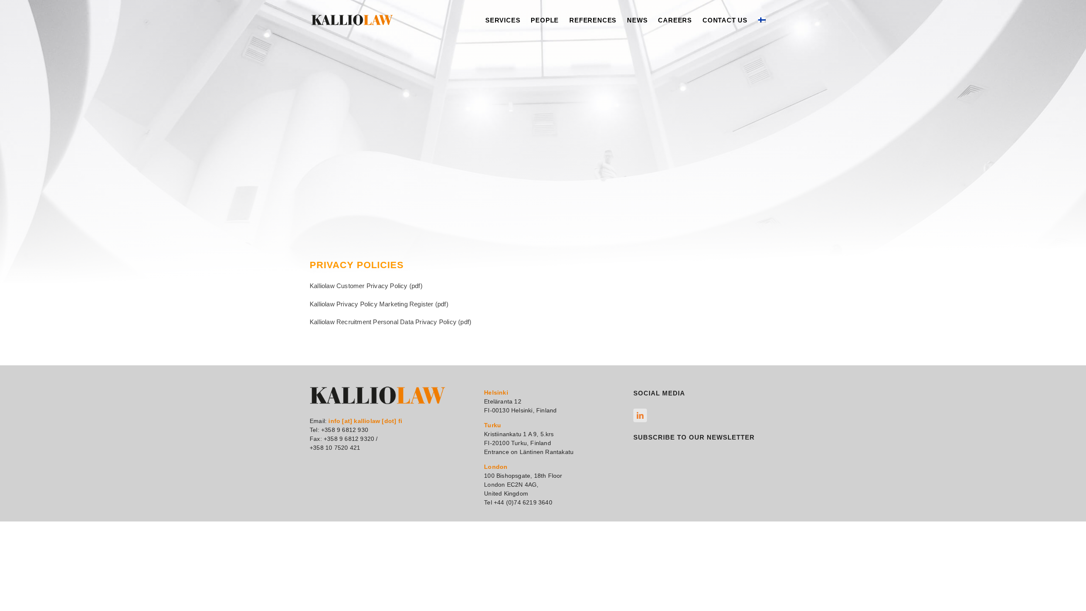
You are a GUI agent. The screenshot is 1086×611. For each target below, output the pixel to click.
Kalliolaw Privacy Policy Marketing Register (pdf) (379, 304)
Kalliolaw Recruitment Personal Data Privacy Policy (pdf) (390, 321)
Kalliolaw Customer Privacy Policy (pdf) (366, 285)
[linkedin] (640, 415)
